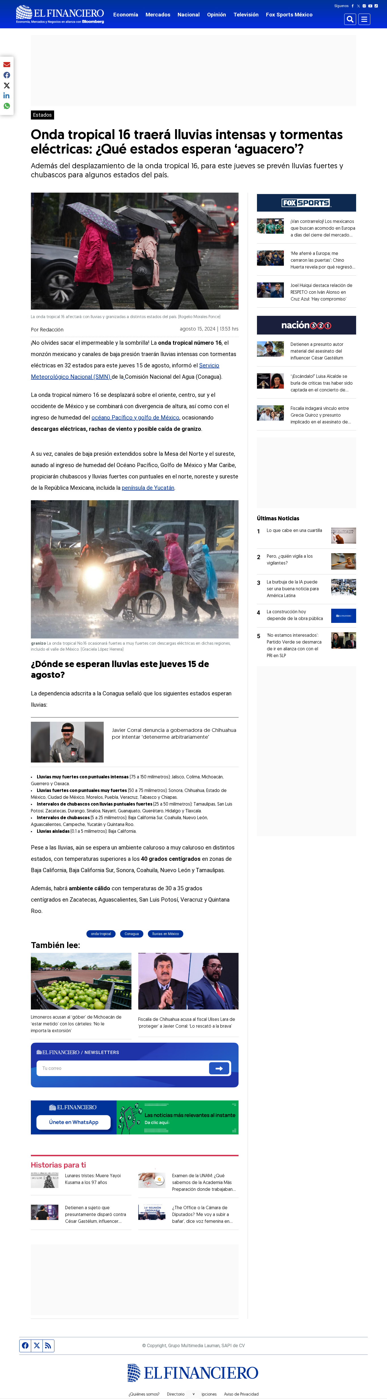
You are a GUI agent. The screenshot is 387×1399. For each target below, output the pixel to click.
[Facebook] (354, 5)
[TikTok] (377, 5)
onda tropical (101, 934)
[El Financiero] (60, 14)
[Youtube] (371, 5)
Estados (42, 115)
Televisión (246, 14)
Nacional (189, 14)
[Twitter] (360, 5)
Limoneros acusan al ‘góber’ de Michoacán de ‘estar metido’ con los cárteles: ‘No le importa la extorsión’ (76, 1024)
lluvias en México (165, 934)
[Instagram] (365, 5)
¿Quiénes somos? (144, 1395)
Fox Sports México (289, 14)
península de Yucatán (148, 487)
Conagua (132, 934)
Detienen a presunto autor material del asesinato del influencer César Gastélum (317, 351)
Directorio (175, 1395)
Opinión (216, 14)
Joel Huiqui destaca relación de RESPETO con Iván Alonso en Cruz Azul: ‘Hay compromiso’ (321, 293)
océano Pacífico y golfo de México (135, 417)
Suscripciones (204, 1395)
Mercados (158, 14)
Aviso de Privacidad (241, 1395)
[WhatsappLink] (135, 1117)
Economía (125, 14)
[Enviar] (219, 1068)
